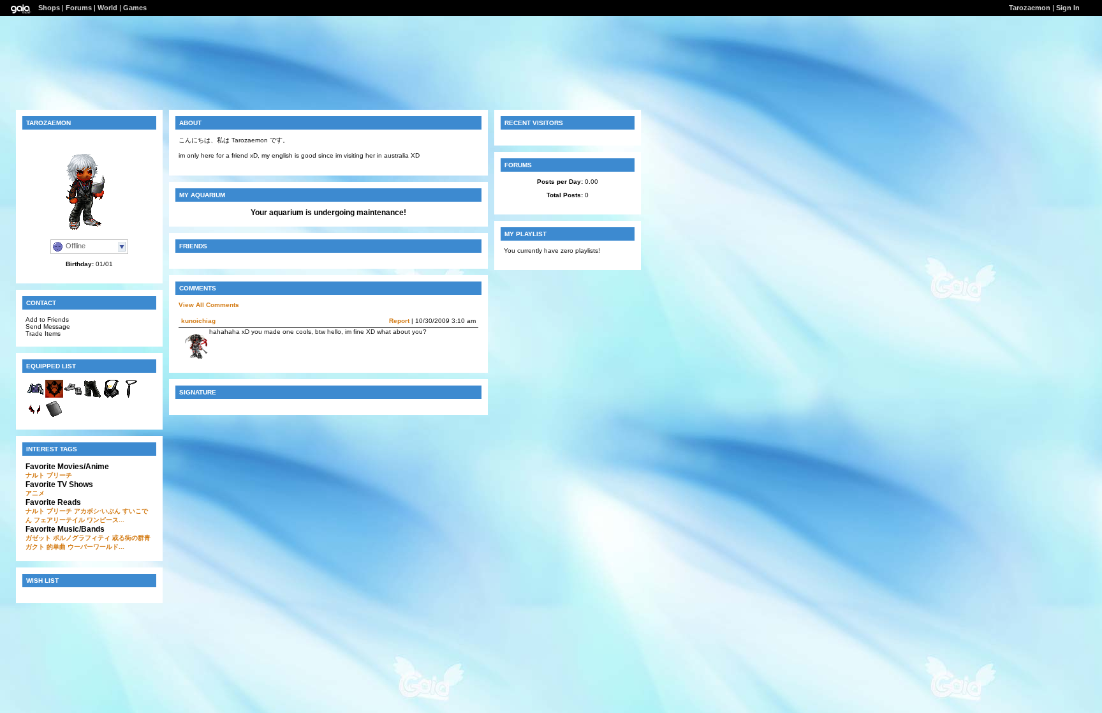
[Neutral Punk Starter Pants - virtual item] (92, 396)
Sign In (1068, 7)
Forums (79, 7)
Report (399, 320)
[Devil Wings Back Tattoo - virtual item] (35, 416)
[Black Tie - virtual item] (130, 396)
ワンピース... (105, 519)
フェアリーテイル (59, 519)
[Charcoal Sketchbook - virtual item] (54, 416)
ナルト (35, 475)
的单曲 (56, 546)
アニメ (35, 493)
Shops (49, 7)
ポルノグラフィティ (81, 537)
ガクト (35, 546)
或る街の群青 (131, 537)
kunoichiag (198, 320)
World (107, 7)
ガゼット (38, 537)
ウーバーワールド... (96, 546)
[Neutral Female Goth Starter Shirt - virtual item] (35, 396)
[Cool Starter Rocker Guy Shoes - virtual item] (73, 396)
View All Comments (209, 304)
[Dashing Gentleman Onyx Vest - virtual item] (111, 396)
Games (135, 7)
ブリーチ (59, 475)
